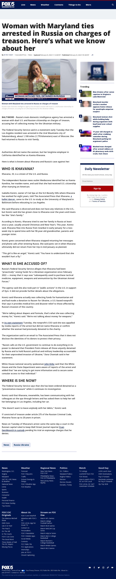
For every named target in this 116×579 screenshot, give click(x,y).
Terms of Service (98, 201)
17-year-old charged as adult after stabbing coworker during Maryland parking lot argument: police (102, 136)
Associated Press (20, 55)
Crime (4, 487)
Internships (25, 550)
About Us (26, 512)
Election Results (65, 482)
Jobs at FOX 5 (26, 552)
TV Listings (83, 471)
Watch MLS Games (47, 548)
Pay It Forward (103, 477)
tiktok (108, 567)
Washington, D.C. (8, 471)
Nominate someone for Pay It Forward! (105, 480)
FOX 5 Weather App (28, 484)
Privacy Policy (99, 199)
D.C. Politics (64, 471)
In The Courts (7, 534)
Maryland (5, 477)
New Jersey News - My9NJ (47, 482)
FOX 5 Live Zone (8, 537)
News (30, 55)
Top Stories (6, 506)
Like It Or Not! (7, 526)
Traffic (23, 477)
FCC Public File (26, 544)
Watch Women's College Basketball (47, 542)
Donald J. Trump (66, 485)
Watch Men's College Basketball (48, 537)
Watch (82, 468)
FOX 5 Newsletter (27, 533)
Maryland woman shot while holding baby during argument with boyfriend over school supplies (102, 121)
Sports (4, 489)
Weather (25, 468)
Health (4, 498)
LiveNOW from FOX (86, 474)
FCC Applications (27, 547)
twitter (99, 567)
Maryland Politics (66, 474)
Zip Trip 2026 (103, 484)
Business (5, 492)
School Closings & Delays (27, 480)
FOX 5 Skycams (27, 474)
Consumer (5, 495)
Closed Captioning (27, 555)
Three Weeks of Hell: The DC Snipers (9, 543)
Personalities (26, 530)
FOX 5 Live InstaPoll (28, 516)
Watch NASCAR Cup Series (47, 529)
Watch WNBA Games (48, 545)
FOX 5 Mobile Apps (28, 536)
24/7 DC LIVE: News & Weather (9, 480)
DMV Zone (6, 523)
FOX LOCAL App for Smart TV (28, 524)
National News (7, 484)
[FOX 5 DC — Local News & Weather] (9, 4)
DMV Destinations (105, 474)
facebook (94, 567)
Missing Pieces (7, 547)
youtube (90, 567)
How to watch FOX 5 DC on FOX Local (86, 480)
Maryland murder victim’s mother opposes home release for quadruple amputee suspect (103, 107)
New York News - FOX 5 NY (46, 472)
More (88, 5)
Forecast (24, 471)
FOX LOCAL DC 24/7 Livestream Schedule (86, 485)
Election (63, 479)
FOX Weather (26, 487)
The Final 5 (6, 528)
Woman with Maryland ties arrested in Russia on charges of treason (30, 104)
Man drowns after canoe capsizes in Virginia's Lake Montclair (103, 94)
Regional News (48, 468)
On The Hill (6, 531)
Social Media (25, 539)
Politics (63, 468)
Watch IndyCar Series (48, 533)
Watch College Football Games (46, 522)
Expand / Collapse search (112, 4)
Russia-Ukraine (21, 444)
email (112, 567)
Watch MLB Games (47, 526)
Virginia (4, 474)
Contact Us (25, 528)
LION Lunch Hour (104, 471)
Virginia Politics (65, 477)
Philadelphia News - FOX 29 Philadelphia (47, 477)
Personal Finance (8, 500)
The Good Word (8, 539)
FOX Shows (83, 477)
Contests (24, 541)
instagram (103, 567)
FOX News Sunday (8, 503)
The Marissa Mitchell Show (9, 519)
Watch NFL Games (47, 518)
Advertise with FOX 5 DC (28, 519)
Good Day (103, 468)
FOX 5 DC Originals (6, 513)
